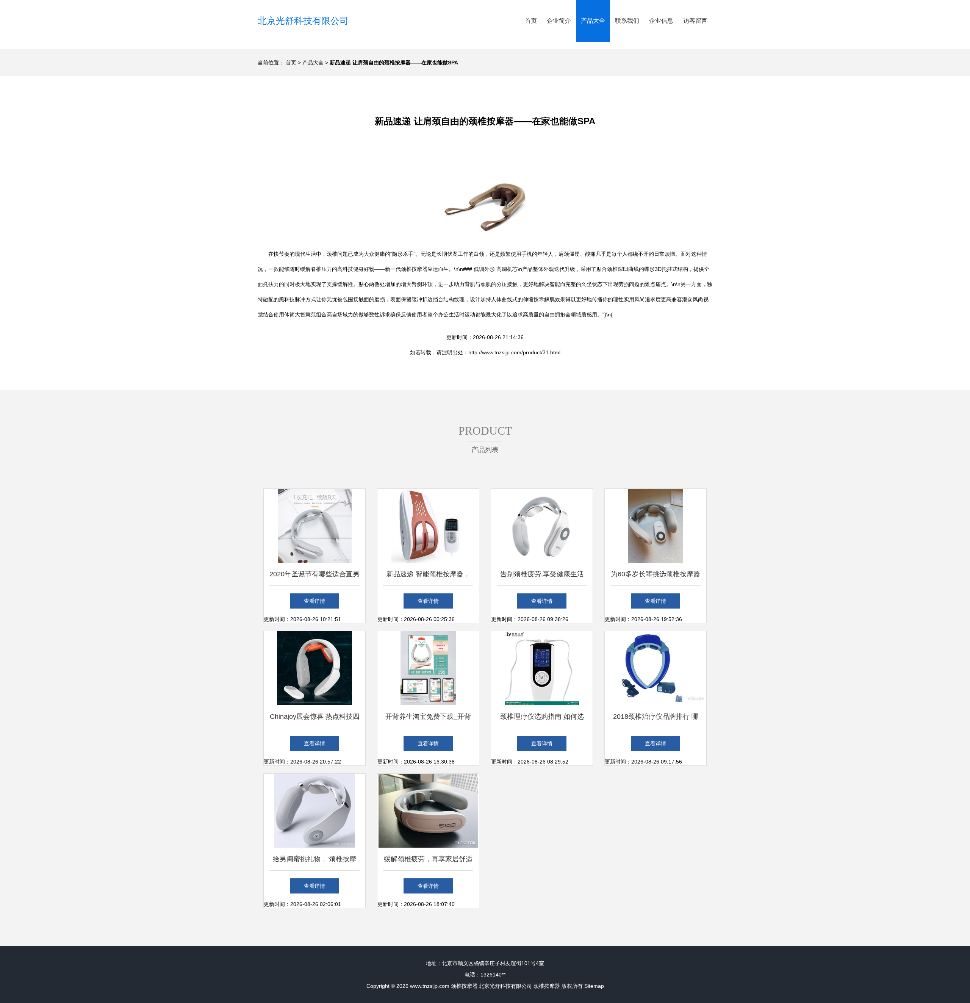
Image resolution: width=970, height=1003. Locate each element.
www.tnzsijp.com (429, 986)
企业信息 (661, 20)
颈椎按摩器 (464, 986)
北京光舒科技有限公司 (303, 21)
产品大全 (593, 20)
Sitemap (594, 986)
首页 (531, 20)
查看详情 (314, 601)
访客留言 (695, 20)
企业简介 (559, 20)
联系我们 (627, 20)
